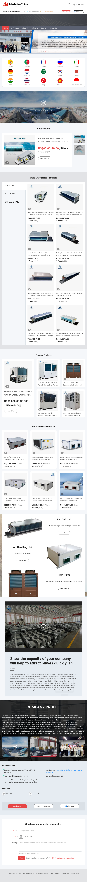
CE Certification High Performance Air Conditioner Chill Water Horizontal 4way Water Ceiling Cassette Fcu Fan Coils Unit (71, 458)
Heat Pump (49, 772)
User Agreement (55, 873)
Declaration (65, 873)
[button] (41, 51)
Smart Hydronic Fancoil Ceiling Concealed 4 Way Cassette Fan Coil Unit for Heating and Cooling (40, 215)
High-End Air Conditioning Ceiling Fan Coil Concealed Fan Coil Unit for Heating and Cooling (40, 335)
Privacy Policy (75, 873)
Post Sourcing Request (74, 4)
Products (16, 28)
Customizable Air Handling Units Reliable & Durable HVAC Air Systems (42, 458)
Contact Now (44, 158)
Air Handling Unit (76, 770)
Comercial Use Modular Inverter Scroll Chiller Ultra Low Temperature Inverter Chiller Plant (48, 414)
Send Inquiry (66, 12)
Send (21, 858)
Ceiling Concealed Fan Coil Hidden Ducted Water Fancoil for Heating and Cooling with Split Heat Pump (69, 255)
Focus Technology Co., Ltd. (29, 873)
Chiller (68, 770)
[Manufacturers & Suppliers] (15, 4)
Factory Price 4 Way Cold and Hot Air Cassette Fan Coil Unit (71, 499)
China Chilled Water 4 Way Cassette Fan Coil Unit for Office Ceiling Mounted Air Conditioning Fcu (14, 499)
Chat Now (79, 12)
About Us (25, 28)
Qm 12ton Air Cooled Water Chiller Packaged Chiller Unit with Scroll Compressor (72, 414)
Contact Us (53, 28)
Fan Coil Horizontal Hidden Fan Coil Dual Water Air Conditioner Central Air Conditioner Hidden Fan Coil (43, 499)
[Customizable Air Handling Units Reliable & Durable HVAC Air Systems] (43, 443)
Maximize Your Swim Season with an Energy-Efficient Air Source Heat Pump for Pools (18, 393)
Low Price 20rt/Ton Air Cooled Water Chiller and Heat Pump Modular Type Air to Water (48, 384)
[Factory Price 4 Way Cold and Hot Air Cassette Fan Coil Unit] (71, 484)
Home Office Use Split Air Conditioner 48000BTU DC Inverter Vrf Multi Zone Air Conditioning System (15, 458)
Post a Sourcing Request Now (63, 858)
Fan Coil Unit (61, 770)
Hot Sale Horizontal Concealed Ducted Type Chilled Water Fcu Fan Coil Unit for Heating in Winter (53, 140)
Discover (43, 28)
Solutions (35, 28)
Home (6, 28)
